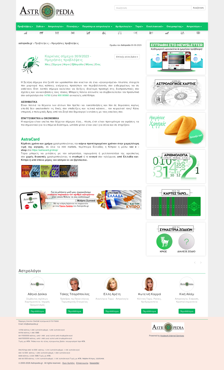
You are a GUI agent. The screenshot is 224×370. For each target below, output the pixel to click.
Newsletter (94, 362)
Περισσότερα (37, 311)
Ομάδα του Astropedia (120, 45)
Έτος (98, 64)
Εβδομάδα (78, 64)
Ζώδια (39, 26)
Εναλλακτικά (154, 26)
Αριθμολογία (123, 26)
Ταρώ (138, 26)
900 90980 (63, 95)
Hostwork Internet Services (172, 335)
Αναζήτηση (198, 7)
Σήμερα (56, 64)
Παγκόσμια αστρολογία (96, 26)
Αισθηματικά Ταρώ (163, 192)
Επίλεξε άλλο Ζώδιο (126, 56)
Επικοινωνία (82, 362)
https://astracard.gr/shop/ (45, 150)
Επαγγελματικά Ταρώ (187, 192)
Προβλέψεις (24, 26)
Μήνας (89, 64)
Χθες (47, 64)
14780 (47, 95)
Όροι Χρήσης (68, 362)
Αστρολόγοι (193, 26)
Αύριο (66, 64)
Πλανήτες (72, 26)
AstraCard (30, 139)
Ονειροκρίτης (174, 26)
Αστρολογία (55, 26)
